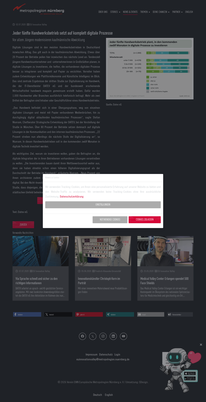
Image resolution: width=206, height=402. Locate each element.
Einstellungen (103, 204)
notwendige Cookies (110, 219)
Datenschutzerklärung (72, 196)
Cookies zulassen (145, 219)
